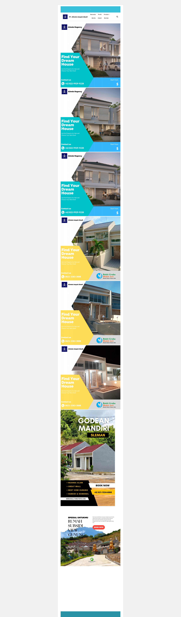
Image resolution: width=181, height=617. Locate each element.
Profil (100, 14)
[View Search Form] (116, 17)
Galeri (100, 18)
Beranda (93, 14)
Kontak (106, 18)
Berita (93, 18)
